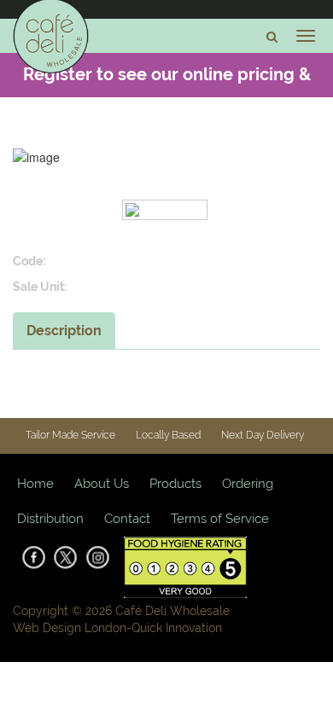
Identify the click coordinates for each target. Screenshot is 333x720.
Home (35, 483)
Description (64, 330)
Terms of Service (220, 518)
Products (175, 483)
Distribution (50, 518)
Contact (127, 518)
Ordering (247, 483)
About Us (101, 483)
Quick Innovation (176, 628)
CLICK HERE (228, 117)
